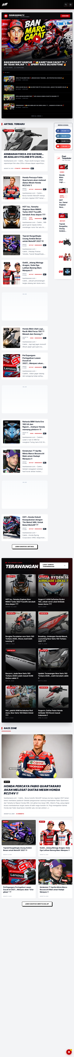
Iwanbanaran (25, 168)
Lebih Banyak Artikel (24, 435)
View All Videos (36, 116)
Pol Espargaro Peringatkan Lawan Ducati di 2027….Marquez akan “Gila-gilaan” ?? (18, 778)
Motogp (31, 189)
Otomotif (17, 168)
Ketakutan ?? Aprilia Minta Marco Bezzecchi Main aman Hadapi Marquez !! (53, 778)
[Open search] (66, 4)
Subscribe (65, 16)
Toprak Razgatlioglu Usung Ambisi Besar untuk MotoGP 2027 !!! (33, 238)
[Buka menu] (70, 4)
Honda (31, 301)
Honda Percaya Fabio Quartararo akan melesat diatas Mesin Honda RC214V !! (32, 679)
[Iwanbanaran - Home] (5, 5)
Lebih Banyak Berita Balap (37, 793)
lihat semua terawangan (48, 454)
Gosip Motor (31, 218)
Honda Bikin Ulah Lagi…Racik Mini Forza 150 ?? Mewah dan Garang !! (33, 294)
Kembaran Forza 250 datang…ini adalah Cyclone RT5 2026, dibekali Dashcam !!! (24, 157)
